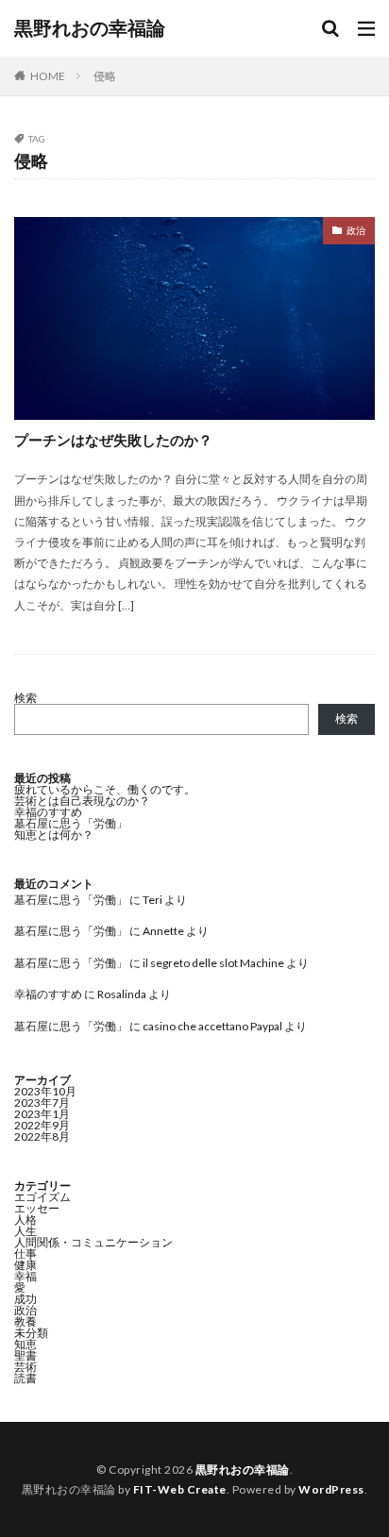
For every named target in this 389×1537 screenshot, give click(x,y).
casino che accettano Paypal (212, 1026)
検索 (25, 698)
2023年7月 (42, 1102)
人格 (25, 1219)
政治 (356, 230)
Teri (152, 900)
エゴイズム (42, 1197)
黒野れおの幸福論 (89, 28)
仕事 (25, 1253)
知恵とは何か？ (53, 834)
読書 (25, 1378)
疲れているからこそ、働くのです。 (104, 789)
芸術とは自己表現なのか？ (82, 801)
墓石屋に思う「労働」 (70, 823)
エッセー (36, 1208)
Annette (163, 931)
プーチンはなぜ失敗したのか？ (113, 439)
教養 (25, 1321)
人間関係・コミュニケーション (93, 1242)
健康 (25, 1265)
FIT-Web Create (180, 1489)
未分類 (31, 1333)
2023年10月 (45, 1091)
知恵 (25, 1344)
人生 (25, 1231)
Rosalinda (121, 994)
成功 (25, 1299)
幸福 (25, 1276)
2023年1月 (42, 1114)
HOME (47, 76)
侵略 (104, 76)
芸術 (25, 1367)
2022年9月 (42, 1125)
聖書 (25, 1355)
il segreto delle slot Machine (213, 963)
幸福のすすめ (48, 812)
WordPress (331, 1489)
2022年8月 (42, 1136)
